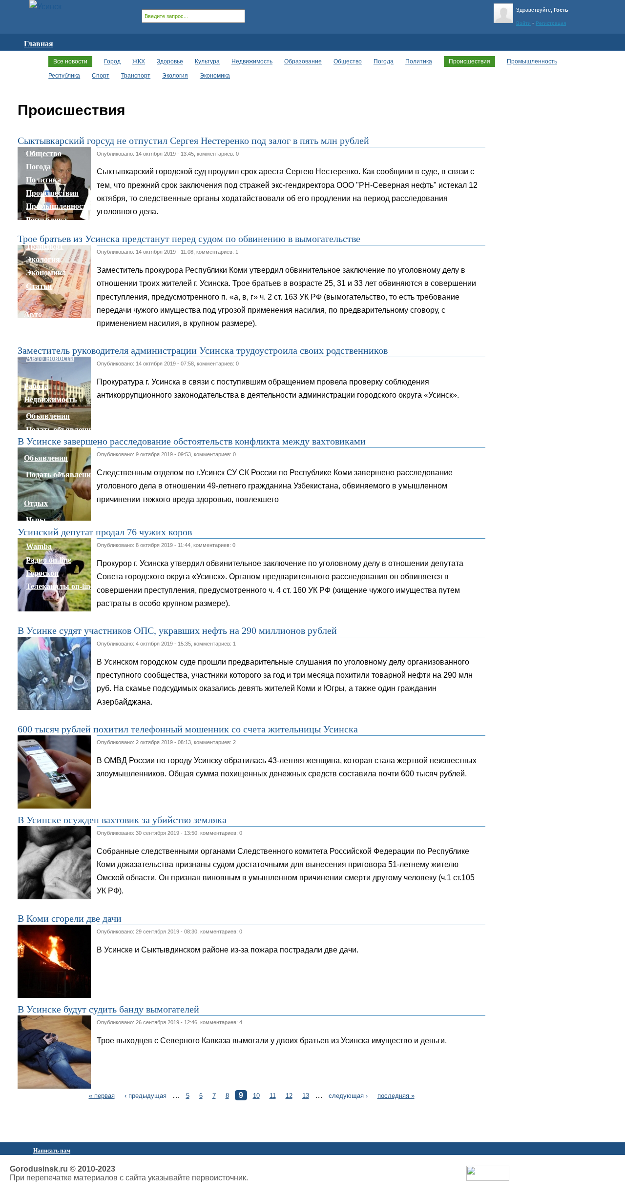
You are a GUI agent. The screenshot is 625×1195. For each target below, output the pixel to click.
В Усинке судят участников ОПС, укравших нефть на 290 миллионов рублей (177, 630)
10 (256, 1095)
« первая (102, 1095)
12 (289, 1095)
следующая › (348, 1095)
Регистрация (551, 23)
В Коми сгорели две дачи (70, 918)
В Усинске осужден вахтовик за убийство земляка (122, 819)
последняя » (396, 1095)
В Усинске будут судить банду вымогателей (108, 1009)
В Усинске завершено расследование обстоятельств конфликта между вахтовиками (192, 441)
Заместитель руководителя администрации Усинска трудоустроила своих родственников (203, 350)
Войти (523, 23)
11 (273, 1095)
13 (305, 1095)
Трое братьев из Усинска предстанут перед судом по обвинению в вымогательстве (189, 238)
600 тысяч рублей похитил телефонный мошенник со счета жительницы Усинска (188, 729)
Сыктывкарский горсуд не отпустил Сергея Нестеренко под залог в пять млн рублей (193, 140)
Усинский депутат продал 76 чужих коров (105, 532)
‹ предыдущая (146, 1095)
